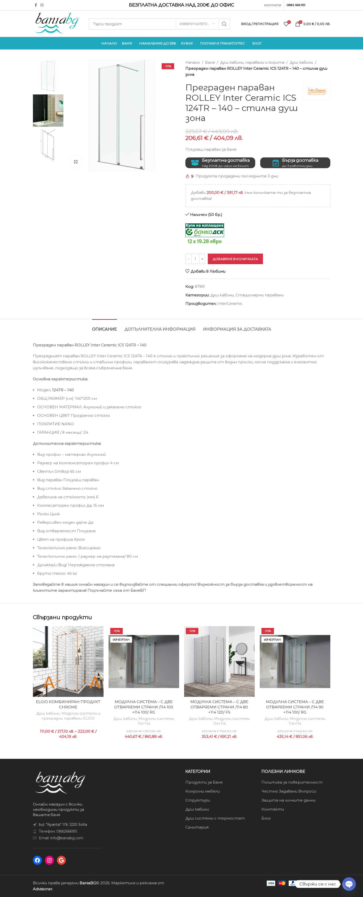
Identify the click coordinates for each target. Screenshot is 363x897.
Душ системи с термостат (215, 818)
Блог (266, 818)
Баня (210, 62)
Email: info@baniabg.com (61, 838)
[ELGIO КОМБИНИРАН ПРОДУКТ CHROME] (68, 661)
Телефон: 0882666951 (58, 831)
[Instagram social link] (42, 5)
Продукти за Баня (204, 782)
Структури (197, 800)
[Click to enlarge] (76, 161)
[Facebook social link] (36, 5)
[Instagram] (49, 860)
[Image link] (60, 782)
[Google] (61, 860)
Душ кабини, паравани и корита (252, 62)
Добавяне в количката (235, 259)
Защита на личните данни (288, 800)
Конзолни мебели (202, 791)
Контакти (272, 809)
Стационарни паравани (260, 295)
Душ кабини (301, 62)
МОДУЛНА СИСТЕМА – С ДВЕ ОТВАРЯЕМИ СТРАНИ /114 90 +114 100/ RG (295, 707)
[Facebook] (37, 860)
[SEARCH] (224, 24)
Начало (192, 62)
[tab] (104, 326)
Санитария (197, 827)
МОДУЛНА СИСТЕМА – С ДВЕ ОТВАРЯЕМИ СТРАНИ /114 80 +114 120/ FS (219, 707)
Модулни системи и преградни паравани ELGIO (70, 716)
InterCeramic (230, 303)
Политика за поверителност (292, 782)
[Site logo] (57, 23)
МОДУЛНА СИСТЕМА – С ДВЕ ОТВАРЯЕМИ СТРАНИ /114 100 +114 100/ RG (143, 707)
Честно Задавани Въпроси (288, 791)
